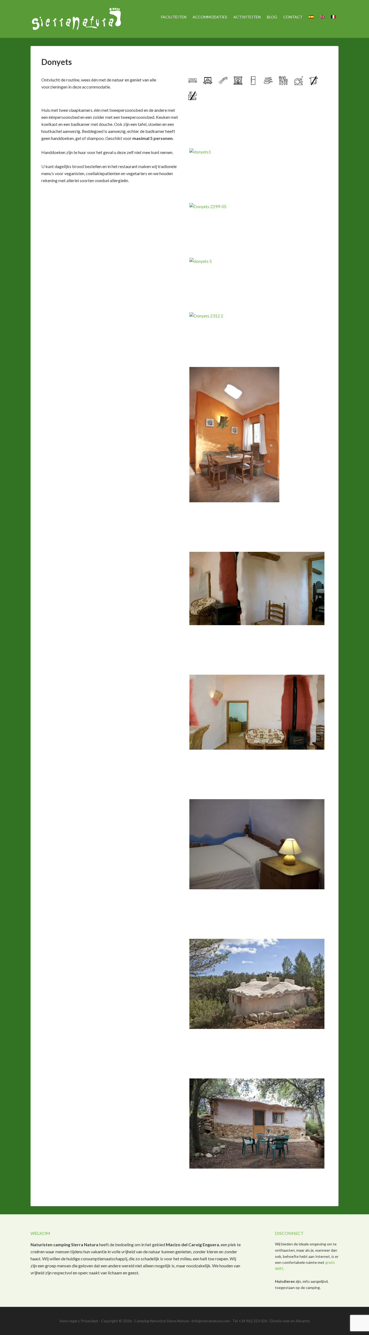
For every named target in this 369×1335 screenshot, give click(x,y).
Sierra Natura (76, 18)
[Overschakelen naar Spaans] (311, 17)
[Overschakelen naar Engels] (322, 17)
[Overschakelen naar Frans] (333, 17)
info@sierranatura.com (211, 1320)
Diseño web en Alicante (290, 1320)
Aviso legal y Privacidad (78, 1320)
